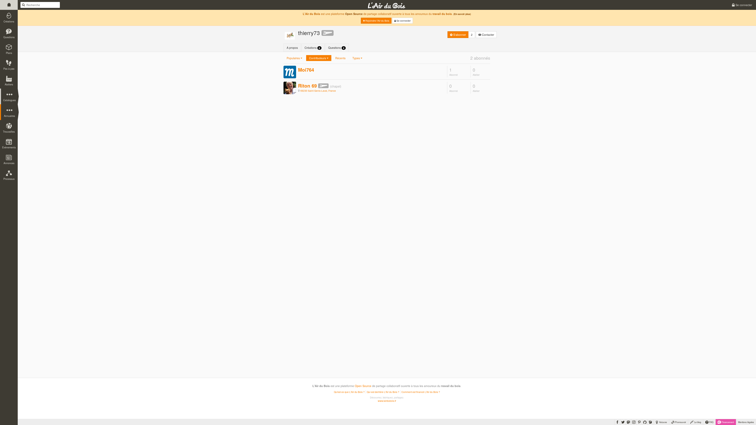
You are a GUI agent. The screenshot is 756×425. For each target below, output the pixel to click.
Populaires (294, 58)
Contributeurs (318, 58)
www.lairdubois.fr (387, 400)
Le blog (697, 422)
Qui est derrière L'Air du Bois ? (383, 392)
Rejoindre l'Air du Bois (377, 20)
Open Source (354, 14)
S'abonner (459, 35)
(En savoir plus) (462, 14)
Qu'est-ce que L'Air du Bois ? (349, 392)
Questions (336, 48)
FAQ (711, 422)
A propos (292, 48)
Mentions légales (746, 422)
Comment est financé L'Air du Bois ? (420, 392)
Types (356, 58)
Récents (340, 58)
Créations (312, 48)
